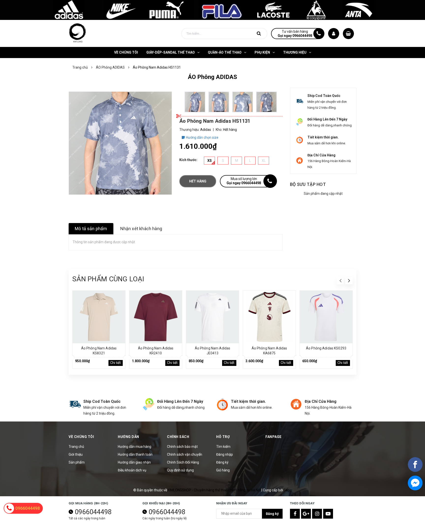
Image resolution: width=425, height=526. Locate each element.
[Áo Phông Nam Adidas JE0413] (212, 317)
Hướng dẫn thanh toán (135, 454)
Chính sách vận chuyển (184, 454)
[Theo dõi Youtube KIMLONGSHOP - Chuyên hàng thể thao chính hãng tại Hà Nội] (328, 514)
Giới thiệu (76, 454)
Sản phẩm (77, 462)
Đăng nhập (224, 454)
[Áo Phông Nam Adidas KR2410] (155, 317)
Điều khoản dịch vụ (132, 470)
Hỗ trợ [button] (223, 437)
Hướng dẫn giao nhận (134, 462)
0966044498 (93, 512)
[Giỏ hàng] (348, 33)
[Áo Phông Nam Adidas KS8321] (99, 317)
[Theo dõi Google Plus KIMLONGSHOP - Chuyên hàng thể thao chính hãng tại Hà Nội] (306, 514)
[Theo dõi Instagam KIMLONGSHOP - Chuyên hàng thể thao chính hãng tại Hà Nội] (317, 514)
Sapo (288, 490)
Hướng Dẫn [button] (128, 437)
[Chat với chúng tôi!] (415, 483)
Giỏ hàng (223, 470)
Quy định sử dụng (180, 470)
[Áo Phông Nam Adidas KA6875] (269, 317)
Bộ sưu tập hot (308, 184)
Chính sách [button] (178, 437)
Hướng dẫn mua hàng (134, 447)
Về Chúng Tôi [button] (81, 437)
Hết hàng (197, 181)
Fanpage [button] (273, 437)
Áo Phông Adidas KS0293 (326, 348)
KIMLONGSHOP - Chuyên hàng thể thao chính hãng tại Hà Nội (214, 490)
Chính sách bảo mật (182, 447)
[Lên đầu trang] (415, 500)
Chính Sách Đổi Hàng (183, 462)
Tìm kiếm (223, 447)
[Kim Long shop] (212, 10)
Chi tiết (115, 363)
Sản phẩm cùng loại (108, 279)
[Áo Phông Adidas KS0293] (326, 317)
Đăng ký (222, 462)
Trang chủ (76, 447)
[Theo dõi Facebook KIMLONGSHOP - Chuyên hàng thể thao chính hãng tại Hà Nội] (295, 514)
